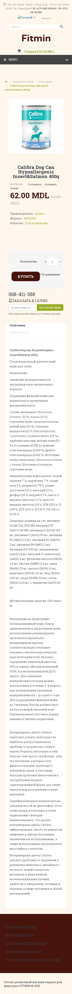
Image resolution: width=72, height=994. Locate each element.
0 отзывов (34, 184)
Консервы (45, 81)
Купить (26, 276)
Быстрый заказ (50, 307)
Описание (18, 325)
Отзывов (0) (19, 332)
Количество (28, 261)
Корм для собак (23, 81)
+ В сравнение (50, 274)
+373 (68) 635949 (46, 8)
